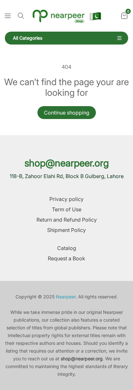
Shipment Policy (66, 230)
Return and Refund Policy (66, 219)
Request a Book (66, 258)
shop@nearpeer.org (67, 163)
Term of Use (66, 209)
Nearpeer (66, 296)
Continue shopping (66, 112)
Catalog (66, 248)
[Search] (21, 16)
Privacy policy (66, 199)
